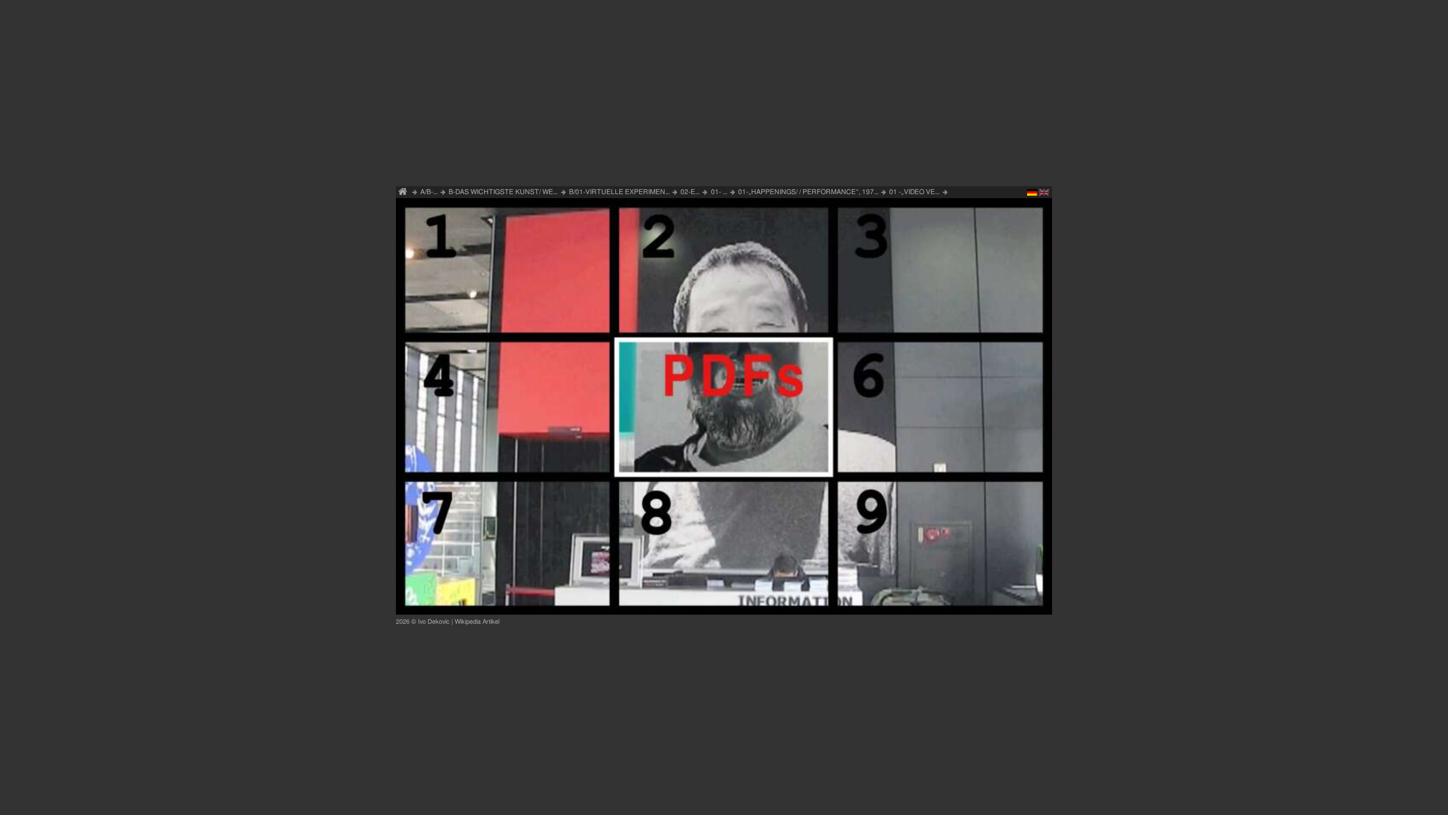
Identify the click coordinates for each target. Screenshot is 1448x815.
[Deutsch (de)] (1032, 194)
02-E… (690, 191)
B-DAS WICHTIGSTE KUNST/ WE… (503, 191)
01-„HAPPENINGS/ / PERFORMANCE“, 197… (808, 191)
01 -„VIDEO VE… (914, 191)
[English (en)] (1044, 194)
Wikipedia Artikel (477, 622)
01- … (719, 191)
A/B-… (429, 191)
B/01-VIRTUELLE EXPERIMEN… (619, 191)
